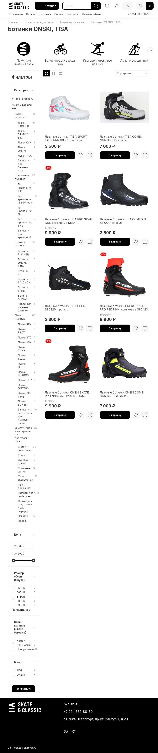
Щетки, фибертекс (24, 448)
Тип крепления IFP (24, 188)
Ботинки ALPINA (23, 297)
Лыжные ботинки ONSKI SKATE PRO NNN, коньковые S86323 (67, 394)
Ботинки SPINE (23, 289)
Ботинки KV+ (23, 272)
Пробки (22, 520)
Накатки (23, 516)
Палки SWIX (22, 357)
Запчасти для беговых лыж (23, 165)
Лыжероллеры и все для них (97, 62)
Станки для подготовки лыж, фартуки (25, 506)
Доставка (45, 14)
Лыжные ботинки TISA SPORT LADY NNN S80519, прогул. (66, 138)
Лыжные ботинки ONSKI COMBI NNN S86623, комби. (122, 394)
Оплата (58, 14)
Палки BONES (22, 403)
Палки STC (24, 337)
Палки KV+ (24, 342)
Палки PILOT (22, 331)
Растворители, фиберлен (27, 494)
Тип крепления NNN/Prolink (25, 199)
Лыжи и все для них (39, 22)
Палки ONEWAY (23, 386)
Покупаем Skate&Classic (24, 62)
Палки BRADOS (23, 373)
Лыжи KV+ (24, 142)
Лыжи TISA (25, 155)
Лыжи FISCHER (23, 124)
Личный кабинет (92, 14)
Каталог (50, 6)
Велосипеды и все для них (60, 62)
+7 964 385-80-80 (139, 14)
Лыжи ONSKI (22, 149)
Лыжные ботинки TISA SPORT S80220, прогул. (66, 307)
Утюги (21, 455)
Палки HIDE (22, 365)
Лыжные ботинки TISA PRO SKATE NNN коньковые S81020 (69, 221)
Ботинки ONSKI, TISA (23, 263)
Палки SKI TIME (24, 395)
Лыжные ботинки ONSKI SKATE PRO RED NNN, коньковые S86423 (124, 307)
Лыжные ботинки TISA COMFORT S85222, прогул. (123, 221)
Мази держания (24, 486)
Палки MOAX (22, 349)
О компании (15, 14)
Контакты (72, 14)
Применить (23, 689)
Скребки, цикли (23, 461)
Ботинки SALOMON (24, 281)
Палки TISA (25, 380)
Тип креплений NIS (25, 211)
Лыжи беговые (20, 115)
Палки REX (24, 324)
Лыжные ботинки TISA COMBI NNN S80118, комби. (121, 138)
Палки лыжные (20, 317)
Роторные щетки (24, 470)
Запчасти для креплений (25, 234)
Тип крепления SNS (24, 222)
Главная (13, 22)
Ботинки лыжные (72, 22)
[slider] (14, 560)
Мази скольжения (25, 478)
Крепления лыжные (22, 177)
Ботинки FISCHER (23, 253)
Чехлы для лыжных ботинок (24, 307)
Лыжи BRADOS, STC (23, 134)
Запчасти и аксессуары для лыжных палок (25, 416)
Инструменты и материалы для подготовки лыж (23, 434)
